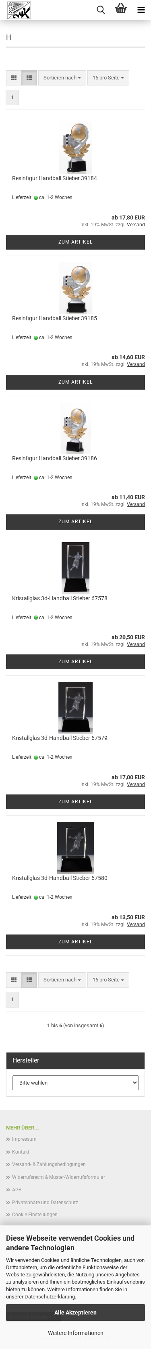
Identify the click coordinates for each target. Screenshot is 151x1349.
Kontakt (20, 1152)
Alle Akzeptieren (75, 1312)
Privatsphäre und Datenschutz (45, 1202)
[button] (14, 78)
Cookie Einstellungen (35, 1214)
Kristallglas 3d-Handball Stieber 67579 (60, 738)
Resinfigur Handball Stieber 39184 (54, 178)
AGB (16, 1190)
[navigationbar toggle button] (141, 10)
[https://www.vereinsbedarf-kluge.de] (15, 10)
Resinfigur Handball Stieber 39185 (54, 318)
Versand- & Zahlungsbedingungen (49, 1164)
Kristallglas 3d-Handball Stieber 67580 (60, 878)
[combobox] (62, 78)
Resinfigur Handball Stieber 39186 (54, 458)
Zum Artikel (75, 242)
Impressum (24, 1139)
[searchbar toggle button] (101, 10)
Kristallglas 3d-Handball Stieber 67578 (60, 598)
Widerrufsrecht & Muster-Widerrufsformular (58, 1177)
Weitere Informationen (75, 1333)
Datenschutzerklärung (50, 1297)
